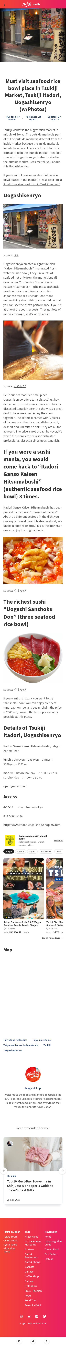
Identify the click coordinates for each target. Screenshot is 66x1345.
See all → (58, 840)
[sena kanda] (10, 1143)
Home (48, 1236)
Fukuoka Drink (33, 1305)
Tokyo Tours (10, 1236)
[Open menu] (4, 4)
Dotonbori (31, 1285)
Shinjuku (12, 1175)
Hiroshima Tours (9, 1250)
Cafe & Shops (32, 1261)
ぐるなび (20, 386)
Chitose (29, 1271)
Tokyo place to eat (41, 1039)
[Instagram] (21, 1316)
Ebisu (28, 1290)
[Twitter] (33, 1341)
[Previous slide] (3, 1170)
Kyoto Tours (10, 1244)
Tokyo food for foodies (12, 118)
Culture (29, 1281)
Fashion (37, 1290)
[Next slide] (62, 1170)
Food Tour (31, 1300)
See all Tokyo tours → (52, 938)
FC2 (16, 255)
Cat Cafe (29, 1266)
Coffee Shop (32, 1276)
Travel (48, 1249)
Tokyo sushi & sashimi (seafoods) (20, 1045)
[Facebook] (19, 1341)
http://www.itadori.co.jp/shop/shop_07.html (32, 825)
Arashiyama (31, 1236)
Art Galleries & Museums (33, 1243)
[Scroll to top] (46, 1341)
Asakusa (29, 1249)
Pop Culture (51, 1253)
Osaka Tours (10, 1240)
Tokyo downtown (12, 1050)
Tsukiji (46, 1045)
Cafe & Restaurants (32, 1255)
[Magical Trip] (33, 1074)
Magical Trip (33, 1088)
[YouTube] (29, 1316)
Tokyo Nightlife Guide (53, 1243)
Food (28, 1295)
